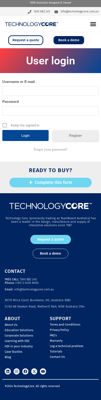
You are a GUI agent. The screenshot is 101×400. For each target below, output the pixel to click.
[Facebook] (25, 371)
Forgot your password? (50, 149)
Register (75, 135)
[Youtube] (43, 371)
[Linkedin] (8, 371)
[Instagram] (17, 371)
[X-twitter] (34, 371)
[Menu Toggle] (93, 24)
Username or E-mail (18, 82)
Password (10, 102)
